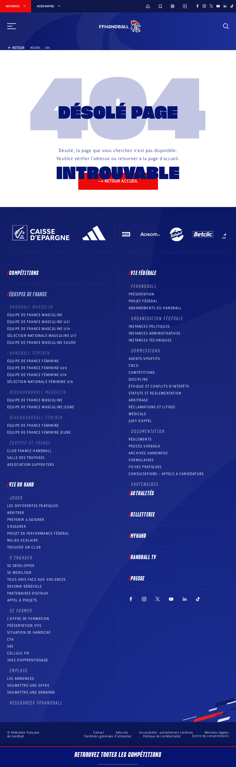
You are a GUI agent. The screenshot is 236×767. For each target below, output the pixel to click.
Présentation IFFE (24, 626)
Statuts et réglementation (155, 393)
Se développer (21, 566)
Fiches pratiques (145, 467)
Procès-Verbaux (144, 446)
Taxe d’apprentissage (27, 660)
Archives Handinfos (148, 453)
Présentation (141, 294)
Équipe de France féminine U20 (37, 368)
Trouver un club (24, 547)
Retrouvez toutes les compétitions (118, 754)
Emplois (19, 671)
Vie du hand (21, 485)
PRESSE (137, 579)
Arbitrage (138, 400)
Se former (21, 611)
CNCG (133, 366)
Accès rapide (45, 6)
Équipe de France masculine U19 (38, 329)
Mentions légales (217, 732)
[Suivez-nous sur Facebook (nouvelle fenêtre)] (197, 6)
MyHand (138, 536)
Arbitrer (15, 513)
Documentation (148, 431)
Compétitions (24, 273)
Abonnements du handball (155, 308)
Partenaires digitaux (27, 593)
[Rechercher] (226, 26)
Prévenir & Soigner (26, 520)
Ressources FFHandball (36, 703)
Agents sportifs (144, 359)
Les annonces (20, 679)
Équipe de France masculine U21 (38, 322)
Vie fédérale (143, 273)
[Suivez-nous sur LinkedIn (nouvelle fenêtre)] (225, 6)
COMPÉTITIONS (142, 373)
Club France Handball (29, 451)
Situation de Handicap (29, 633)
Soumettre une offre (28, 686)
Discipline (138, 379)
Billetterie (143, 515)
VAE (10, 646)
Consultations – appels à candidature (166, 474)
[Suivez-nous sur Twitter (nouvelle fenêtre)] (211, 6)
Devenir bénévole (24, 586)
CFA (10, 639)
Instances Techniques (150, 340)
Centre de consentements (210, 736)
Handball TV (143, 557)
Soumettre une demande (31, 692)
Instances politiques (149, 326)
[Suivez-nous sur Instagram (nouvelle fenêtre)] (204, 6)
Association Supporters (30, 465)
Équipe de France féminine (33, 361)
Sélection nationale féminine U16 (40, 382)
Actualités (142, 493)
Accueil (35, 48)
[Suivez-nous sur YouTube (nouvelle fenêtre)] (218, 6)
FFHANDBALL (144, 286)
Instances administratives (154, 333)
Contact (98, 732)
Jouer (16, 498)
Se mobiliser (19, 573)
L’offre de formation (28, 619)
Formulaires (141, 460)
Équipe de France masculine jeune (40, 407)
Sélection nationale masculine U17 (42, 336)
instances (13, 6)
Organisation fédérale (157, 318)
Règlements (140, 439)
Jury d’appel (140, 421)
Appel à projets (22, 600)
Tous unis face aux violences (36, 580)
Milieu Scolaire (22, 540)
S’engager (21, 558)
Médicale (137, 414)
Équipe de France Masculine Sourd (41, 343)
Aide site (122, 732)
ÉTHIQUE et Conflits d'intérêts (159, 386)
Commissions (146, 351)
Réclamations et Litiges (152, 407)
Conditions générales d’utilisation (108, 736)
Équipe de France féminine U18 (36, 375)
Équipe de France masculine (34, 315)
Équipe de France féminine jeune (39, 432)
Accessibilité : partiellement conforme (166, 732)
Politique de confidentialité (162, 736)
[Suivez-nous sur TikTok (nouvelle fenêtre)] (232, 6)
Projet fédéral (143, 301)
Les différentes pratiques (32, 506)
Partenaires (145, 484)
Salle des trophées (26, 458)
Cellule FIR (18, 653)
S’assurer (16, 527)
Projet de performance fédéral (38, 533)
